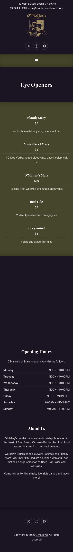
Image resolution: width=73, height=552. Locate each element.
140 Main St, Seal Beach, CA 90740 (36, 3)
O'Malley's (41, 534)
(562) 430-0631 (18, 8)
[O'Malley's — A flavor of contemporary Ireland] (36, 25)
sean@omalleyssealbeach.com (45, 8)
